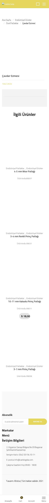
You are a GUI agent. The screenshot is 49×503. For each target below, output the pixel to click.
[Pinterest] (16, 92)
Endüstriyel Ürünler (23, 20)
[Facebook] (11, 92)
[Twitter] (5, 92)
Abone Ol (37, 421)
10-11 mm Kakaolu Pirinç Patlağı (24, 301)
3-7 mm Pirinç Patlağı (24, 369)
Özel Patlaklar (12, 23)
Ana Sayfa (6, 20)
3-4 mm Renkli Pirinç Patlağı (24, 236)
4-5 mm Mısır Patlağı (24, 171)
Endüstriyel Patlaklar (15, 168)
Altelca (17, 481)
